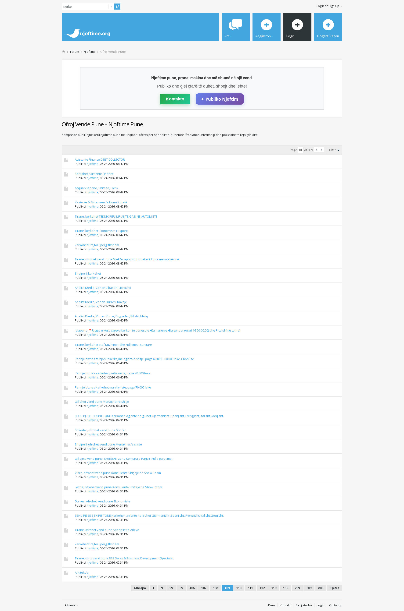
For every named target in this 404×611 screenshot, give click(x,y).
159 (285, 588)
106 (192, 588)
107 (203, 588)
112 (262, 588)
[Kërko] (117, 7)
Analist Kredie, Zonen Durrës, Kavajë (101, 302)
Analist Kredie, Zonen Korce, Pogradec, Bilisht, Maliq (111, 316)
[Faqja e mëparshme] (316, 149)
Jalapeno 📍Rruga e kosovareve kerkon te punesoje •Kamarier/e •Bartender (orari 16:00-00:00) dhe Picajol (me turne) (157, 330)
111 (250, 588)
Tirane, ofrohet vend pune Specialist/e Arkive (107, 530)
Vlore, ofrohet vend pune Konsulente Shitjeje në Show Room (118, 473)
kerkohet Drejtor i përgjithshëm (97, 245)
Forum (74, 51)
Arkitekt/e (82, 572)
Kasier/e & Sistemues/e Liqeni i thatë (101, 202)
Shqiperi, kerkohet (88, 273)
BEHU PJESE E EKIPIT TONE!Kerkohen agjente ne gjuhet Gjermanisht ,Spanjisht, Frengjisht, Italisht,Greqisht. (149, 416)
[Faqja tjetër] (321, 149)
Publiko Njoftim (219, 99)
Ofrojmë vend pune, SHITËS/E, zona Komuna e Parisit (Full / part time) (123, 458)
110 (238, 588)
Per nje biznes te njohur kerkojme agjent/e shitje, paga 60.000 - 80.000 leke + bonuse (134, 359)
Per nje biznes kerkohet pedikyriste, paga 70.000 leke (112, 373)
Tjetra (334, 588)
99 (181, 588)
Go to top (335, 605)
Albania (70, 605)
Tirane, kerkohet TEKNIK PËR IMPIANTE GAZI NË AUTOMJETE (116, 216)
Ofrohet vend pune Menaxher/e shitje (102, 401)
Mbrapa (140, 588)
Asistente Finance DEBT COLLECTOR (100, 159)
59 (171, 588)
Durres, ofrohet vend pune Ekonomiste (102, 501)
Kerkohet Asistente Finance (94, 174)
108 (215, 588)
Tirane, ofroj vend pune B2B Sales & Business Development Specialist (124, 558)
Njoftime (90, 51)
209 (297, 588)
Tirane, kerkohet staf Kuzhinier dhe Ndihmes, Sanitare (113, 345)
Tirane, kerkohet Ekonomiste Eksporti (101, 231)
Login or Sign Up (328, 6)
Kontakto (175, 99)
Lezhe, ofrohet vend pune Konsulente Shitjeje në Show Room (118, 487)
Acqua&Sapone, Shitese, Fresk (96, 188)
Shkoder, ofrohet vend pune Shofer (100, 430)
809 (320, 588)
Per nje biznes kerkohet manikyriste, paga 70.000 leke (113, 387)
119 (273, 588)
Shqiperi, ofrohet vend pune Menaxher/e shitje (108, 444)
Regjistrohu (304, 605)
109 (227, 588)
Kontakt (285, 605)
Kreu (271, 605)
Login (320, 605)
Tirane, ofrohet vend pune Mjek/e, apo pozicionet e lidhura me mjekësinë (127, 259)
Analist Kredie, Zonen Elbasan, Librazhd (103, 288)
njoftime (92, 164)
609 (309, 588)
